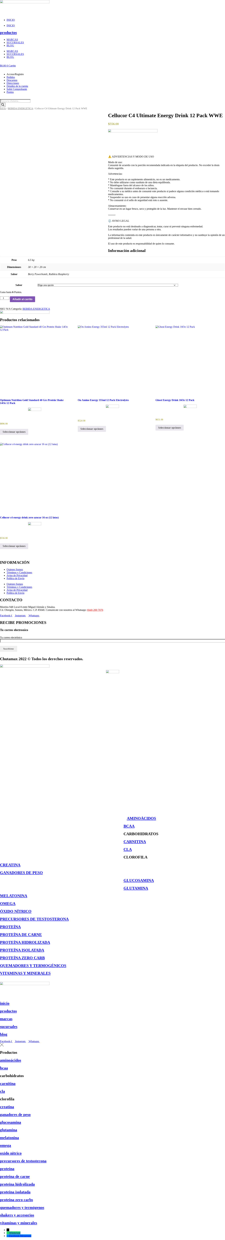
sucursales (8, 1026)
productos (8, 32)
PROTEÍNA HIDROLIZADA (25, 942)
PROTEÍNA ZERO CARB (22, 958)
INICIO (11, 19)
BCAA (129, 826)
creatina (7, 1107)
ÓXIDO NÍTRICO (15, 911)
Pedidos (11, 77)
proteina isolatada (15, 1192)
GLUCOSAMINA (139, 880)
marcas (6, 1019)
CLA (128, 849)
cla (2, 1091)
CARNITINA (135, 841)
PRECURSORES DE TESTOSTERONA (34, 919)
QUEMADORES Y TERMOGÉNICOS (33, 965)
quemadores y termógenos (22, 1207)
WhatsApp (14, 1232)
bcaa (4, 1068)
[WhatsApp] (8, 1232)
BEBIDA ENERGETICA (20, 108)
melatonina (9, 1137)
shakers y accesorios (17, 1215)
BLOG (10, 45)
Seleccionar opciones (14, 431)
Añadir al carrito (22, 299)
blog (3, 1034)
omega (5, 1145)
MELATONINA (13, 896)
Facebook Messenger (20, 1235)
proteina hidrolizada (17, 1184)
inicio (4, 1003)
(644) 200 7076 (95, 610)
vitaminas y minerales (18, 1223)
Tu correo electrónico (11, 637)
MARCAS (12, 39)
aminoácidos (10, 1060)
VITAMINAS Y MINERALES (25, 973)
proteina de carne (15, 1176)
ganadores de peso (15, 1114)
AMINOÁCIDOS (141, 818)
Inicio (3, 108)
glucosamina (10, 1122)
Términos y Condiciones (19, 572)
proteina (7, 1169)
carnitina (7, 1083)
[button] (112, 68)
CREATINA (10, 865)
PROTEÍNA (10, 927)
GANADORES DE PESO (21, 873)
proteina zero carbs (16, 1200)
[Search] (3, 105)
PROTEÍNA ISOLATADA (22, 950)
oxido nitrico (11, 1153)
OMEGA (7, 903)
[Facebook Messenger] (8, 1235)
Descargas (12, 80)
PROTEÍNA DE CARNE (21, 934)
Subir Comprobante (17, 89)
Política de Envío (15, 578)
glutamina (8, 1130)
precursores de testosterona (23, 1161)
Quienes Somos (15, 569)
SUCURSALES (15, 42)
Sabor (18, 285)
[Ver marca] (132, 131)
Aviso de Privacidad (17, 575)
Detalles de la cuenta (17, 86)
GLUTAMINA (136, 888)
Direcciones (13, 83)
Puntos (10, 92)
